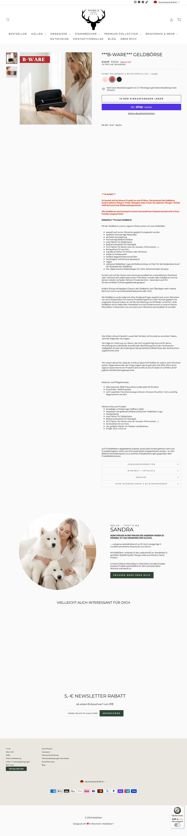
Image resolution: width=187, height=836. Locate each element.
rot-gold (112, 79)
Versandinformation (141, 464)
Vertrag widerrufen (16, 769)
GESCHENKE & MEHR (161, 33)
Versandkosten (119, 64)
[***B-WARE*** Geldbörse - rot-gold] (107, 180)
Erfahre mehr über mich (131, 575)
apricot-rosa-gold (105, 79)
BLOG (112, 38)
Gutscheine (59, 38)
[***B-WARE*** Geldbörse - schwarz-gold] (111, 180)
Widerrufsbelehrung (13, 758)
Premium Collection (121, 33)
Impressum (46, 752)
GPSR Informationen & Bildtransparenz (141, 484)
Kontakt (141, 477)
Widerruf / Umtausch (141, 471)
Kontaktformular (88, 38)
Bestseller (18, 33)
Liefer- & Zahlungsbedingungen (18, 762)
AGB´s (8, 755)
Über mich (129, 38)
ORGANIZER (59, 33)
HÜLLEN (37, 33)
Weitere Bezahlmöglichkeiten (141, 113)
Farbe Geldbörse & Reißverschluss (129, 74)
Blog (43, 765)
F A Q (8, 749)
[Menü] (182, 807)
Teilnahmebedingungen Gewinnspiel (55, 758)
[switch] (177, 825)
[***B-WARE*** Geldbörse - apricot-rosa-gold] (103, 180)
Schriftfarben (47, 749)
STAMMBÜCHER (86, 33)
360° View (10, 765)
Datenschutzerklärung (50, 755)
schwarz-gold (119, 79)
